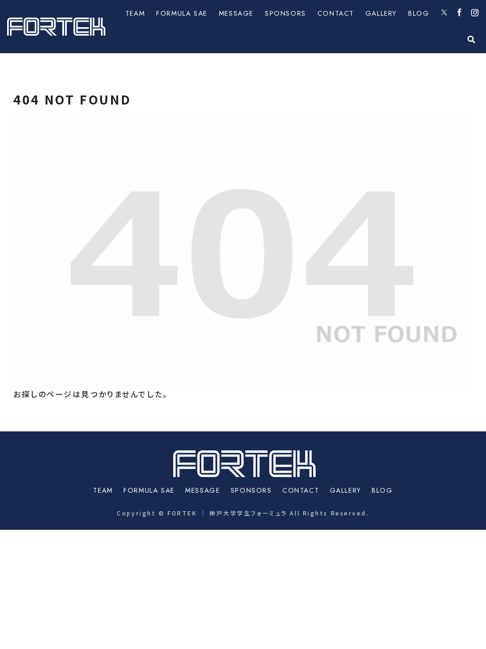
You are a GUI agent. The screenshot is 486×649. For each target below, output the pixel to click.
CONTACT (300, 490)
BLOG (382, 490)
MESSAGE (202, 490)
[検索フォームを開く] (471, 39)
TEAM (102, 490)
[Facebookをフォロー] (459, 13)
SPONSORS (251, 490)
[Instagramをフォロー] (475, 13)
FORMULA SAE (149, 490)
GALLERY (345, 490)
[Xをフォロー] (444, 13)
